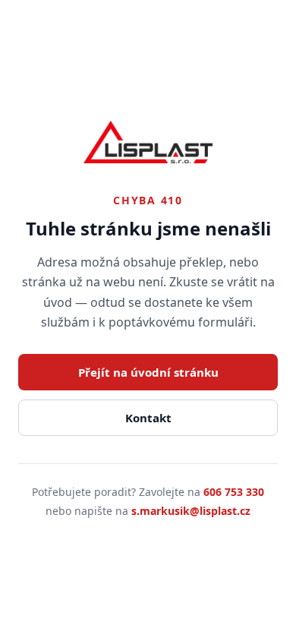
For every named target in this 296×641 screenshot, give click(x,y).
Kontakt (148, 417)
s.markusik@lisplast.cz (190, 511)
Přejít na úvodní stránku (148, 372)
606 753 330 (233, 492)
